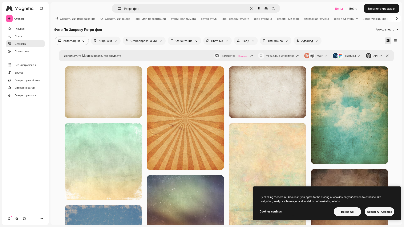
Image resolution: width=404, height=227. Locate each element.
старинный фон (288, 18)
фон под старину (346, 18)
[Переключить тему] (24, 218)
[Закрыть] (387, 55)
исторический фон (375, 18)
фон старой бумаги (235, 18)
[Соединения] (9, 218)
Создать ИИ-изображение (78, 18)
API (375, 55)
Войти (353, 8)
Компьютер (234, 55)
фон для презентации (151, 18)
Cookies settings (271, 211)
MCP (320, 55)
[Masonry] (388, 40)
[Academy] (16, 218)
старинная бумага (183, 18)
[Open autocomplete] (118, 8)
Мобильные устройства (280, 55)
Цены (339, 8)
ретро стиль (209, 18)
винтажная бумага (316, 18)
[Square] (395, 40)
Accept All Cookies (379, 212)
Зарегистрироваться (382, 8)
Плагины (350, 55)
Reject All (347, 212)
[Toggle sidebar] (41, 8)
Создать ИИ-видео (117, 18)
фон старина (263, 18)
